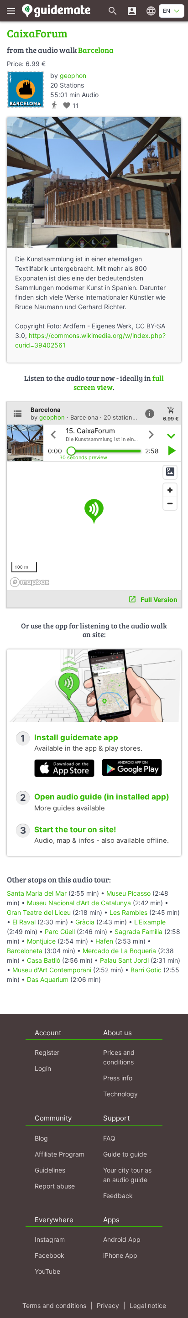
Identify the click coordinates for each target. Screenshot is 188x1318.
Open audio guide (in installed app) (101, 796)
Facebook (49, 1255)
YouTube (47, 1271)
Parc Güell (60, 931)
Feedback (118, 1195)
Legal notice (148, 1305)
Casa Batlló (43, 960)
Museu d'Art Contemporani (51, 970)
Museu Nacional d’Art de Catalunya (79, 903)
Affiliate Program (59, 1154)
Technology (120, 1094)
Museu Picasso (128, 893)
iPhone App (120, 1255)
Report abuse (55, 1186)
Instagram (50, 1239)
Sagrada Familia (138, 931)
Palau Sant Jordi (124, 960)
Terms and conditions (54, 1305)
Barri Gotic (146, 970)
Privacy (108, 1305)
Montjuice (41, 941)
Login (43, 1068)
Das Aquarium (47, 979)
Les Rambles (128, 912)
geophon (73, 75)
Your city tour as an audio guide (127, 1174)
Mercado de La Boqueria (119, 951)
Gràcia (84, 922)
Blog (41, 1138)
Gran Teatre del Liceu (39, 912)
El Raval (24, 922)
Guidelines (50, 1170)
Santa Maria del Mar (37, 893)
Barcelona (96, 50)
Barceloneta (24, 951)
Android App (122, 1239)
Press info (117, 1078)
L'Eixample (150, 922)
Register (47, 1052)
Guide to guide (125, 1154)
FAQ (109, 1138)
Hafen (104, 941)
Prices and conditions (119, 1057)
